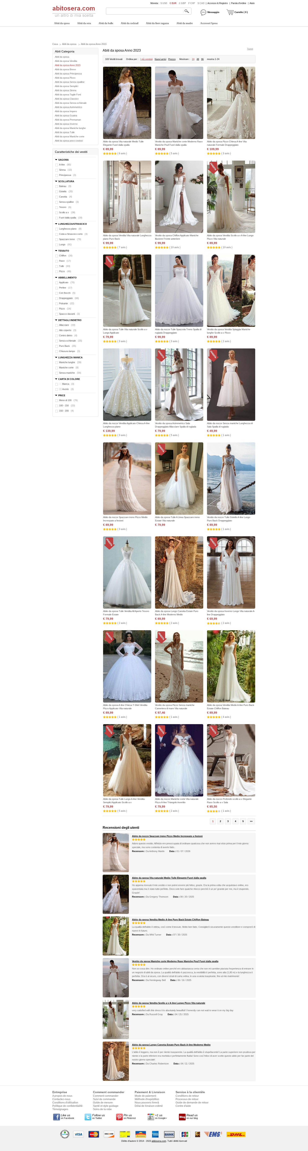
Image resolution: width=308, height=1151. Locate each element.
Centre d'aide (183, 1105)
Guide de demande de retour (192, 1102)
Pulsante (66, 303)
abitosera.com (159, 1141)
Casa (55, 44)
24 (193, 59)
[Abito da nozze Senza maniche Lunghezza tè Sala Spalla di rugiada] (231, 385)
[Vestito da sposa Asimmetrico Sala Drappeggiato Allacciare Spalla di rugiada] (179, 385)
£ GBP (182, 3)
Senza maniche (70, 373)
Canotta (65, 196)
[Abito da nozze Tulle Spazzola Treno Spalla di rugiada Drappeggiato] (179, 291)
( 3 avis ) (226, 153)
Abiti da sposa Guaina (66, 115)
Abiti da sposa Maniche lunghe (70, 128)
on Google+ (161, 1116)
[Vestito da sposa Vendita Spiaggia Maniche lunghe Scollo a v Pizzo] (231, 291)
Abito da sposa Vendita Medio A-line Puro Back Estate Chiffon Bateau (170, 919)
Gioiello (66, 191)
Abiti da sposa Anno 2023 (93, 44)
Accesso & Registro (217, 3)
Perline (65, 287)
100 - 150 (67, 405)
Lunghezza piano (70, 228)
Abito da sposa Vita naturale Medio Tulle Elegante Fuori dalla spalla (169, 878)
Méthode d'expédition (147, 1099)
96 (202, 59)
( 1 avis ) (226, 435)
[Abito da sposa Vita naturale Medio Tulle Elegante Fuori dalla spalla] (127, 103)
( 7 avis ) (122, 247)
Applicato (67, 282)
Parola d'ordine (238, 3)
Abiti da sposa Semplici (66, 86)
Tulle (64, 266)
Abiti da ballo (105, 23)
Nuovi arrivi (160, 59)
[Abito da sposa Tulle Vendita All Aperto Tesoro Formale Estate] (127, 572)
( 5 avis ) (174, 153)
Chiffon (65, 255)
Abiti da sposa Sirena (65, 90)
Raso (65, 261)
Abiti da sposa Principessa (68, 73)
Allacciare (67, 325)
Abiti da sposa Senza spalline (69, 82)
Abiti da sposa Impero (66, 111)
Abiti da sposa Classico (67, 98)
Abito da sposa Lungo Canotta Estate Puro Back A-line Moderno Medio (171, 1044)
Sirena (65, 170)
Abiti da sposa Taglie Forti (68, 94)
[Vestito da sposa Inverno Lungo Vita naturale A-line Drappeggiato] (231, 572)
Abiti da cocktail (129, 23)
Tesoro (65, 207)
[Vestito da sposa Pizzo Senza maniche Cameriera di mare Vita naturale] (179, 666)
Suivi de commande (104, 1099)
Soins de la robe (102, 1109)
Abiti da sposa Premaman (68, 119)
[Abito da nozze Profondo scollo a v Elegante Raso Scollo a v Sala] (231, 760)
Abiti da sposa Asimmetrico (68, 107)
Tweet (250, 49)
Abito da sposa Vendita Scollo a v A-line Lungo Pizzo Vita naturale (168, 1003)
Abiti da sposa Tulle (65, 132)
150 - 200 (66, 410)
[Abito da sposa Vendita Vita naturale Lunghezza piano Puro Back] (127, 197)
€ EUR (173, 3)
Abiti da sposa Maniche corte (69, 136)
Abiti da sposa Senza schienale (71, 103)
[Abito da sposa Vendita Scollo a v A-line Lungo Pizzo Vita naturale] (231, 197)
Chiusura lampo (69, 351)
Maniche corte (69, 367)
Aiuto (252, 3)
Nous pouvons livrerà (147, 1102)
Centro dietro (68, 335)
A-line (65, 164)
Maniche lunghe (70, 362)
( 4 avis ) (226, 717)
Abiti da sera (84, 23)
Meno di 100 (68, 400)
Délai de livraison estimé (149, 1105)
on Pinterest (130, 1116)
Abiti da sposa (62, 23)
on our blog (192, 1116)
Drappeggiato (69, 298)
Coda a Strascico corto (73, 234)
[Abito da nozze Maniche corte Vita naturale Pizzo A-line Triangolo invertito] (179, 760)
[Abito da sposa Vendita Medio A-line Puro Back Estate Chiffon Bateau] (231, 666)
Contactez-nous (61, 1099)
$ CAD (201, 3)
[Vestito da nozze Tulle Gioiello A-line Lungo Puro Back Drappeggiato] (231, 479)
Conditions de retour (187, 1095)
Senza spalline (69, 202)
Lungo (65, 244)
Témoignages (60, 1109)
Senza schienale (70, 340)
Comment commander (105, 1095)
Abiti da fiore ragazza (157, 23)
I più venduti (146, 59)
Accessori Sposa (208, 23)
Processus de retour (187, 1099)
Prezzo (172, 59)
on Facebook (67, 1116)
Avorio (68, 389)
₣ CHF (191, 3)
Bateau (65, 186)
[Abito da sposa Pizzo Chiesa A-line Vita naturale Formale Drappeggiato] (231, 103)
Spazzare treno (70, 239)
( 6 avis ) (122, 153)
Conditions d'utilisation (65, 1102)
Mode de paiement (145, 1095)
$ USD (163, 3)
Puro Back (67, 346)
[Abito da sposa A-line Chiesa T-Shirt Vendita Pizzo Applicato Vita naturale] (127, 666)
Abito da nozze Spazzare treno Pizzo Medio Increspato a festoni (167, 836)
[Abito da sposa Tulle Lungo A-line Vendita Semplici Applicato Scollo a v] (127, 760)
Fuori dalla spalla (70, 217)
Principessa (67, 175)
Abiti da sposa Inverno (66, 124)
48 (198, 59)
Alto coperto (67, 330)
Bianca (68, 384)
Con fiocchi (67, 293)
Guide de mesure (103, 1102)
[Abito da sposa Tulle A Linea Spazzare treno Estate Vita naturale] (179, 479)
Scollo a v (67, 212)
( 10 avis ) (174, 247)
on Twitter (98, 1116)
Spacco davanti (69, 314)
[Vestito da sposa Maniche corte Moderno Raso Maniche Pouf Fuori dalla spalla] (179, 103)
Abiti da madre (184, 23)
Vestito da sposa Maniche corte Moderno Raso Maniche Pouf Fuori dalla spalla (175, 961)
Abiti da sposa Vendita (66, 61)
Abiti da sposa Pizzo (65, 78)
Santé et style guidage (105, 1105)
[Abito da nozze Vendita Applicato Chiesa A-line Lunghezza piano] (127, 385)
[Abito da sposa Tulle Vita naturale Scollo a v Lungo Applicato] (127, 291)
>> (251, 821)
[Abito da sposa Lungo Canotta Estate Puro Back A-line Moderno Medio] (179, 572)
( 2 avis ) (226, 341)
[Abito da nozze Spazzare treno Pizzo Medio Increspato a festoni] (127, 479)
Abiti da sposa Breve (65, 69)
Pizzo (65, 271)
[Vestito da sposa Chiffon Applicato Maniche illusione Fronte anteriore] (179, 197)
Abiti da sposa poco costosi (69, 140)
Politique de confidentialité (67, 1105)
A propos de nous (62, 1095)
